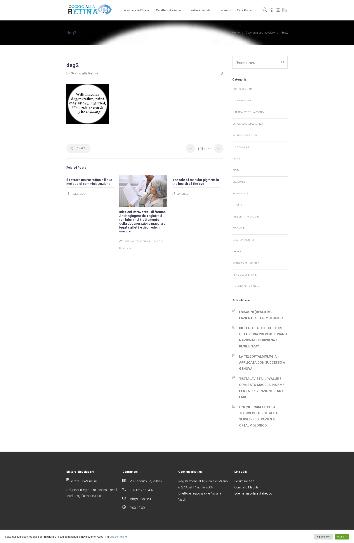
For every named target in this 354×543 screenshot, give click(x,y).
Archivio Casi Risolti (244, 135)
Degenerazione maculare (260, 32)
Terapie (236, 251)
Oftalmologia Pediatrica (247, 123)
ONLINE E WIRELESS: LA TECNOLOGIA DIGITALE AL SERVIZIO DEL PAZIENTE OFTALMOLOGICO (259, 416)
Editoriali (183, 193)
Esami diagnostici (243, 240)
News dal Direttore (244, 274)
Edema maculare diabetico (253, 493)
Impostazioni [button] (324, 536)
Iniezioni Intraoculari (137, 241)
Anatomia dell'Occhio (245, 263)
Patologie (238, 228)
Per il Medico (245, 10)
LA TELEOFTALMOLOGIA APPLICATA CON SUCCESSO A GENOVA (262, 362)
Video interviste (200, 10)
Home (236, 32)
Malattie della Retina (168, 10)
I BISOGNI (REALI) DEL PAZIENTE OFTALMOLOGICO (261, 315)
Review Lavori (79, 193)
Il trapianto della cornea (248, 112)
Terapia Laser (240, 147)
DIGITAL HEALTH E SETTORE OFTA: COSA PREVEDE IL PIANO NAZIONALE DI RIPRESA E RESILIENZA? (263, 337)
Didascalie (238, 181)
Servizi (224, 10)
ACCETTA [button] (342, 536)
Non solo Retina (242, 89)
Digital (236, 170)
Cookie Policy (118, 536)
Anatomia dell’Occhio (137, 10)
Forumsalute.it (244, 481)
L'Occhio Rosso (241, 100)
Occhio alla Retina (84, 73)
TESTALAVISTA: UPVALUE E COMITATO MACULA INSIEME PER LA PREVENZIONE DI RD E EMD (261, 388)
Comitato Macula (246, 487)
